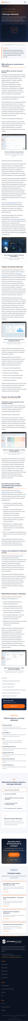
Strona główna (4, 9)
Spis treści (3, 992)
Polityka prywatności (5, 1007)
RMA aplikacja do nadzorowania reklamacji (11, 680)
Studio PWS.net (4, 971)
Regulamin (3, 1010)
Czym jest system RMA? (9, 794)
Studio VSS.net (4, 967)
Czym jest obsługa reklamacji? (11, 790)
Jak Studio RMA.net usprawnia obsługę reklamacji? (13, 798)
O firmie (2, 1003)
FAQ (2, 995)
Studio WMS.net (4, 964)
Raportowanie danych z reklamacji (9, 695)
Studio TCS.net (4, 977)
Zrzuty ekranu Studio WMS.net (7, 989)
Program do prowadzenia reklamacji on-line (11, 692)
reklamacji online (18, 556)
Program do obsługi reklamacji (8, 683)
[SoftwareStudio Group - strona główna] (6, 2)
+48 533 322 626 (4, 957)
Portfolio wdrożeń (5, 985)
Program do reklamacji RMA (8, 686)
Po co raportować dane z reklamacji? (12, 808)
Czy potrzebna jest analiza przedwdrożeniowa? (10, 804)
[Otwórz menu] (25, 2)
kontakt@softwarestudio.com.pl (15, 957)
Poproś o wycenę (14, 859)
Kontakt (18, 1019)
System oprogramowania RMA (9, 202)
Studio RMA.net (5, 405)
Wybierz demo (14, 706)
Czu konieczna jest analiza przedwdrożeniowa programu (14, 689)
